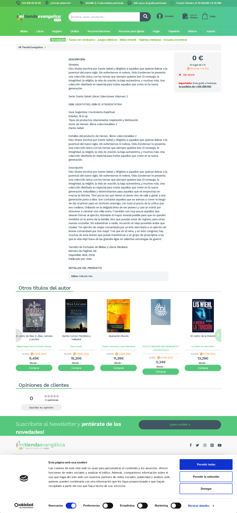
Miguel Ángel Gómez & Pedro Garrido (34, 346)
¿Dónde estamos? (60, 2)
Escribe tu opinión (41, 407)
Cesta (212, 16)
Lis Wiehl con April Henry (202, 346)
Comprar (34, 367)
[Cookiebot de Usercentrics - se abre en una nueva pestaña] (24, 506)
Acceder (168, 16)
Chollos (74, 31)
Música (192, 31)
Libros (40, 31)
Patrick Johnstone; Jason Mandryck (118, 346)
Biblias (24, 31)
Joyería (210, 31)
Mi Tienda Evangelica (31, 47)
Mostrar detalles (198, 505)
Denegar (206, 488)
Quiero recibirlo (179, 424)
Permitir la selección (206, 476)
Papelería (173, 31)
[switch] (108, 506)
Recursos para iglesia (131, 31)
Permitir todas (206, 464)
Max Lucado (76, 346)
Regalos (57, 31)
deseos (193, 16)
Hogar (156, 31)
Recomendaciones (99, 31)
